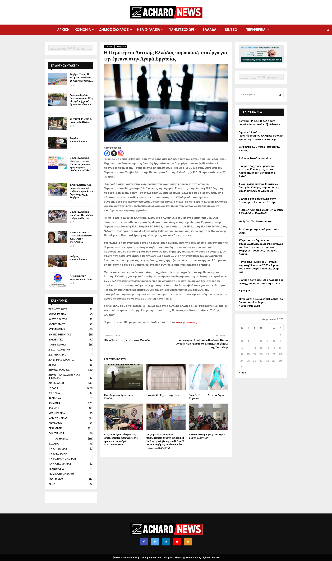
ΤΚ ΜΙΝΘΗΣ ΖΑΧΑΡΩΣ (61, 473)
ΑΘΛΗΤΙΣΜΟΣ (56, 324)
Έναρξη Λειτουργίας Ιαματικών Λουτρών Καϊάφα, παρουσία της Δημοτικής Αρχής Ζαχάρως (81, 191)
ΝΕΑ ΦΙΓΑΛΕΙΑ (148, 30)
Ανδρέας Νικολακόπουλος (79, 140)
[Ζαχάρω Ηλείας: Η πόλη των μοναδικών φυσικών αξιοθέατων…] (57, 79)
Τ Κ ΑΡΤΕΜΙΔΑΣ (57, 448)
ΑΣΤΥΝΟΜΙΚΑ (56, 329)
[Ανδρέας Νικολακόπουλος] (57, 143)
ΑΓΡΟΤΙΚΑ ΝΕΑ (57, 314)
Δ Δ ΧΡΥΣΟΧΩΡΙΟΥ (59, 349)
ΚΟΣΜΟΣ (53, 408)
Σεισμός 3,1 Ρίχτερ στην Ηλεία (163, 395)
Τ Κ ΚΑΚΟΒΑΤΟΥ (58, 453)
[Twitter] (155, 541)
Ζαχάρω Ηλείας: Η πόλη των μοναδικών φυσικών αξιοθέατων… (81, 77)
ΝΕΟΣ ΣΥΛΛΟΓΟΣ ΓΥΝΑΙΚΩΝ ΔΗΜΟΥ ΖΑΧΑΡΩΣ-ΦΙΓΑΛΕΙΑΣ (81, 237)
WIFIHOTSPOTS (57, 309)
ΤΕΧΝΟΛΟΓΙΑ (56, 468)
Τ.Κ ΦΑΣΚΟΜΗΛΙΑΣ (59, 463)
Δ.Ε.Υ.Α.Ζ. (245, 291)
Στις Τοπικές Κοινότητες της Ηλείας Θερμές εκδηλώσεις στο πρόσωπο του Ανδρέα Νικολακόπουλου (121, 439)
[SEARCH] (280, 94)
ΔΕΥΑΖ (52, 364)
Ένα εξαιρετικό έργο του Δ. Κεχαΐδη (118, 396)
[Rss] (188, 541)
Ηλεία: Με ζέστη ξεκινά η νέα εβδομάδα (127, 340)
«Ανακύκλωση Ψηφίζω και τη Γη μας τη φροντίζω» (207, 436)
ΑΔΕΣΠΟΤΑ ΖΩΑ (57, 319)
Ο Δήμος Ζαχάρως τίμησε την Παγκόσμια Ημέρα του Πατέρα (81, 215)
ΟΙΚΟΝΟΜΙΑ (55, 423)
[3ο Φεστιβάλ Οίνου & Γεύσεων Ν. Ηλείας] (57, 123)
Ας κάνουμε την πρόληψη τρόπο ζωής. (81, 277)
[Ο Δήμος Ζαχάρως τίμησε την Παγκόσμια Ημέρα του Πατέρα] (57, 216)
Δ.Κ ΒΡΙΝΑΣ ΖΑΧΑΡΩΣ (61, 359)
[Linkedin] (166, 541)
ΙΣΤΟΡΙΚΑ (54, 393)
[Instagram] (121, 153)
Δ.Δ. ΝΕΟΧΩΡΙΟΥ (58, 354)
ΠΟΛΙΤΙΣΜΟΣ (56, 433)
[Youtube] (177, 541)
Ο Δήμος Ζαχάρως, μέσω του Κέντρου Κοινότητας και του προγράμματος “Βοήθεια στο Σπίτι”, (81, 164)
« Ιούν (242, 372)
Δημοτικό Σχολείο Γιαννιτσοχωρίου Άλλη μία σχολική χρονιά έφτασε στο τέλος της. (81, 99)
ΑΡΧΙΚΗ (63, 30)
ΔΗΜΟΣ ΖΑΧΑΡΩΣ (114, 30)
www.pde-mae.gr (187, 322)
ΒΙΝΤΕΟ (231, 30)
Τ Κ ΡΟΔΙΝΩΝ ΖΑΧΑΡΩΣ (62, 458)
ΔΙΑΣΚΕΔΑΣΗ (56, 382)
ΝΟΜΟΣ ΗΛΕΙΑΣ (58, 418)
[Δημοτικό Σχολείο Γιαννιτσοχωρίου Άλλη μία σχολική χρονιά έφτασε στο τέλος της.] (57, 100)
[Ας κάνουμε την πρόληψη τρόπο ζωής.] (57, 280)
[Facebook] (107, 153)
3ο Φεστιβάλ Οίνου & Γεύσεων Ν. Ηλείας (81, 120)
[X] (114, 153)
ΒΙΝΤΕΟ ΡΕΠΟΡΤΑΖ (59, 334)
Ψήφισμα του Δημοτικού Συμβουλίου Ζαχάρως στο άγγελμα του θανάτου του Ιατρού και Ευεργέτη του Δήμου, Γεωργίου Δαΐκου (261, 247)
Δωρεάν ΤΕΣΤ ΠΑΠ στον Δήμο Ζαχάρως (206, 396)
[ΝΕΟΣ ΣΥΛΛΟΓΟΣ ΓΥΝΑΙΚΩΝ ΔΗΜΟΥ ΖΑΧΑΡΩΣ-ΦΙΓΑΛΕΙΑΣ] (57, 237)
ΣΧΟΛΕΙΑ (53, 443)
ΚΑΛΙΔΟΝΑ (54, 398)
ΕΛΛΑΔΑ (209, 30)
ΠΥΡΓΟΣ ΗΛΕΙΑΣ (58, 438)
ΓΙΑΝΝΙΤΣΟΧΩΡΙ (181, 30)
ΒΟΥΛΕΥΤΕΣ (55, 339)
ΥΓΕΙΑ (51, 483)
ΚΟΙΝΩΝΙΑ (83, 30)
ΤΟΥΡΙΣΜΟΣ (55, 478)
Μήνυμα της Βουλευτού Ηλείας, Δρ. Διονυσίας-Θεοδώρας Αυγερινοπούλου (261, 302)
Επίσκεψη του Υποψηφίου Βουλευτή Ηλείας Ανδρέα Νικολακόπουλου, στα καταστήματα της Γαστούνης (202, 343)
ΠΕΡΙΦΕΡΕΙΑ (255, 30)
